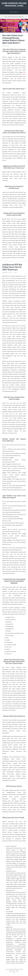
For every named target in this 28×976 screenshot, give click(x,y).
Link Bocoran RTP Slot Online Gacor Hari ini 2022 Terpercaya (12, 267)
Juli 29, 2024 (5, 45)
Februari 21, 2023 (7, 272)
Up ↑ (14, 972)
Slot (25, 276)
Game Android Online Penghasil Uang (14, 4)
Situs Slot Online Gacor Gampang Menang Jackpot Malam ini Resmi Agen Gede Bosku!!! (13, 39)
